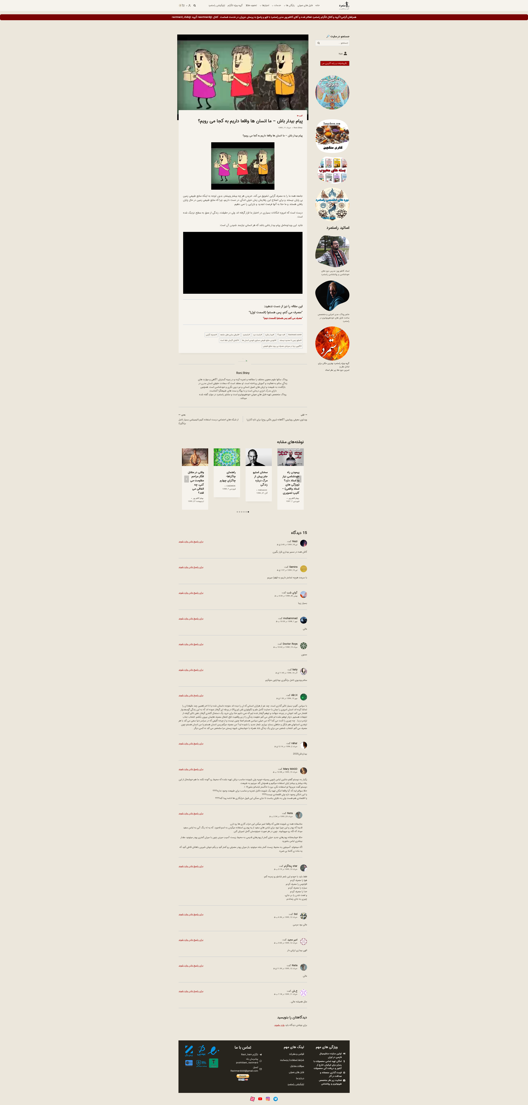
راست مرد (257, 334)
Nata (290, 813)
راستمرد (246, 334)
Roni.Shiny (298, 127)
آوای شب (292, 593)
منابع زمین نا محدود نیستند (290, 340)
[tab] (248, 512)
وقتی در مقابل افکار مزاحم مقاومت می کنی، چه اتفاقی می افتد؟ (196, 482)
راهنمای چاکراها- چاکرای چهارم (228, 476)
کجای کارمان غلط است (229, 340)
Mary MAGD (290, 769)
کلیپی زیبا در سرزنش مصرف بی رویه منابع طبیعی (282, 346)
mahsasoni (262, 490)
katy (295, 670)
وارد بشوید (279, 1025)
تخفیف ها (252, 5)
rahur (294, 743)
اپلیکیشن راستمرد (216, 5)
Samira (293, 567)
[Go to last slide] (299, 478)
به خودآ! (281, 334)
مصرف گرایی (211, 334)
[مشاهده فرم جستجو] (194, 5)
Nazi (294, 541)
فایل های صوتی (305, 5)
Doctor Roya (290, 644)
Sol (295, 914)
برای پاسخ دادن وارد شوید (191, 541)
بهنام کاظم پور (293, 498)
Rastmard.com (294, 334)
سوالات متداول (297, 1066)
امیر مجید (292, 940)
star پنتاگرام (290, 866)
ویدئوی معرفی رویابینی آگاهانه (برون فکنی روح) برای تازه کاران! (277, 417)
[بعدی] (186, 478)
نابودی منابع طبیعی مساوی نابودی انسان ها (259, 340)
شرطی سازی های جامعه (229, 334)
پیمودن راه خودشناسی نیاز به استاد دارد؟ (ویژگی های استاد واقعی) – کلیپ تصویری (290, 482)
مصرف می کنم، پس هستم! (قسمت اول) (275, 312)
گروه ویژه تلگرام (235, 5)
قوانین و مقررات (296, 1054)
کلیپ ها (300, 115)
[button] (187, 5)
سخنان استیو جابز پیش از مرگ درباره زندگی (260, 478)
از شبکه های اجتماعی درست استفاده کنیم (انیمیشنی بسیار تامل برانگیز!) (208, 419)
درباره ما (300, 1078)
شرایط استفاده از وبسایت (292, 1060)
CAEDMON (230, 486)
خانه (317, 5)
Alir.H (294, 695)
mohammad (290, 618)
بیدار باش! (269, 334)
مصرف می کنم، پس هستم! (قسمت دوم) (283, 318)
